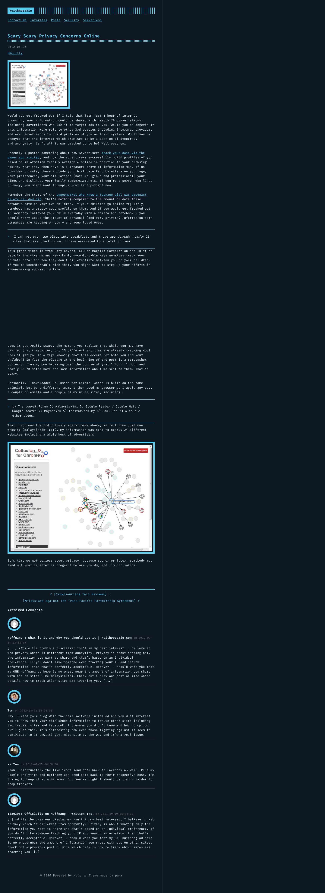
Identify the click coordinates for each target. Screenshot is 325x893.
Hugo (77, 875)
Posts (55, 20)
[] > (81, 601)
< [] (78, 594)
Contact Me (17, 20)
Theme (93, 875)
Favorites (38, 20)
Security (71, 20)
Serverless (92, 20)
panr (119, 875)
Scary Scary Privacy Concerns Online (54, 36)
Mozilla (16, 53)
